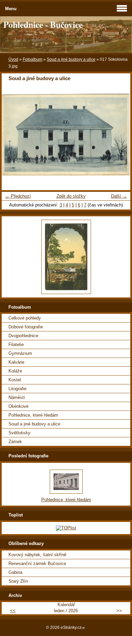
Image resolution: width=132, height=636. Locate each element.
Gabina (15, 572)
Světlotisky (19, 432)
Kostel (14, 379)
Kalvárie (16, 362)
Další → (119, 196)
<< (13, 610)
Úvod (13, 59)
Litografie (17, 388)
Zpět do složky (71, 196)
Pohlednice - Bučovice (43, 24)
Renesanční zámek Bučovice (37, 563)
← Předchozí (18, 196)
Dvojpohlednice (23, 335)
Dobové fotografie (25, 326)
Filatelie (16, 344)
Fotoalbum (32, 59)
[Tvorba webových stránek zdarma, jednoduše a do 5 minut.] (84, 628)
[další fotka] (119, 134)
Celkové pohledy (24, 318)
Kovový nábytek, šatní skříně (37, 554)
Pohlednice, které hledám (33, 415)
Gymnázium (20, 353)
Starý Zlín (18, 581)
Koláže (15, 371)
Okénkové (18, 406)
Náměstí (16, 397)
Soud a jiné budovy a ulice (71, 59)
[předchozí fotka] (12, 134)
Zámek (15, 441)
